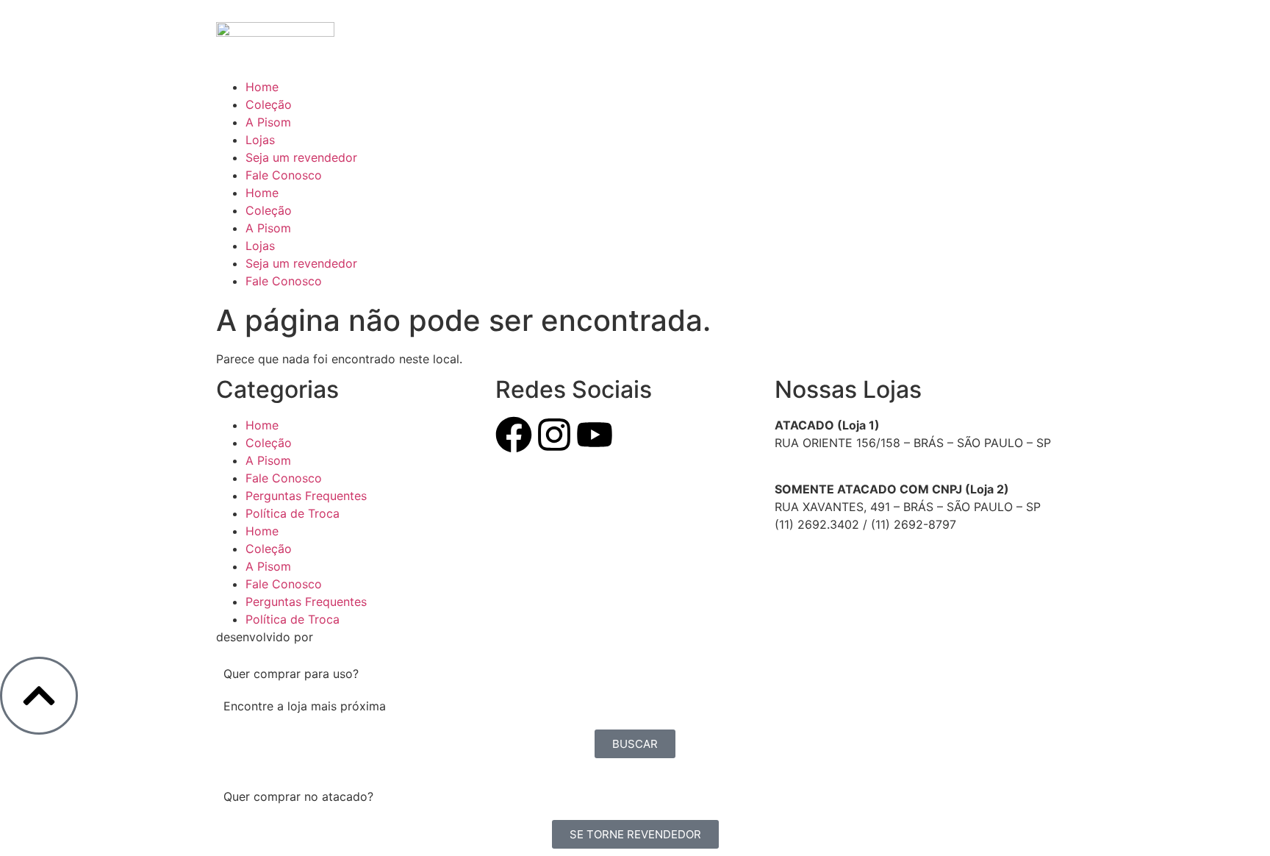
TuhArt (653, 636)
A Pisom (268, 122)
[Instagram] (554, 434)
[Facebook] (513, 434)
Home (262, 86)
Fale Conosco (283, 175)
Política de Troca (292, 513)
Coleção (268, 104)
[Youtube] (594, 434)
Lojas (260, 139)
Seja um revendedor (301, 157)
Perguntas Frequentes (306, 495)
